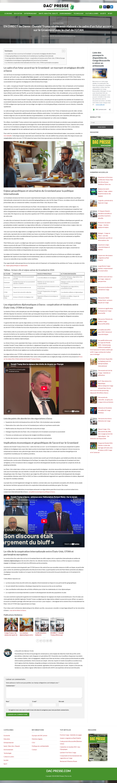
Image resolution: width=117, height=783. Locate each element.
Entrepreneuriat (30, 13)
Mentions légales (37, 739)
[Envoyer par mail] (44, 640)
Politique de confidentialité (40, 746)
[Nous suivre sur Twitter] (111, 6)
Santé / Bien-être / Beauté (48, 13)
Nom (8, 701)
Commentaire (10, 685)
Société (103, 13)
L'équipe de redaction (67, 36)
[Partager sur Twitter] (40, 640)
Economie (8, 13)
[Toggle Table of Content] (63, 51)
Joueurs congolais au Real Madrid (70, 738)
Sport (110, 13)
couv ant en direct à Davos (18, 610)
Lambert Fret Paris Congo (68, 752)
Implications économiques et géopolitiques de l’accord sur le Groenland (27, 60)
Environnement (66, 13)
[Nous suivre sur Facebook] (104, 6)
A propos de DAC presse (39, 735)
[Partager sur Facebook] (37, 640)
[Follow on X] (108, 6)
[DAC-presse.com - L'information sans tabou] (58, 7)
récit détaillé (8, 136)
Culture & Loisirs (91, 13)
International (58, 23)
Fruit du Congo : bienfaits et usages (71, 735)
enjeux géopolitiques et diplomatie (17, 265)
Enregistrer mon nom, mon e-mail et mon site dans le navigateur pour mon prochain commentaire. (39, 710)
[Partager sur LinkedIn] (50, 640)
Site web (61, 701)
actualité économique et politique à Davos (42, 492)
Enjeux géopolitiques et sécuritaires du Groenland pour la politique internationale (29, 56)
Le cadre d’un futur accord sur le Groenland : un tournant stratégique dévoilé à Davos (31, 53)
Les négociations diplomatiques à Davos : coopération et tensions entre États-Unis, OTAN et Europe (35, 58)
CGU (33, 742)
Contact (34, 749)
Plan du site (68, 776)
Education (18, 13)
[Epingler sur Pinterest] (47, 640)
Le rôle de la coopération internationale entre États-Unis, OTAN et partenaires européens (32, 62)
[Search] (100, 6)
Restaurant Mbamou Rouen (68, 761)
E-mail (34, 701)
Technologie (78, 13)
